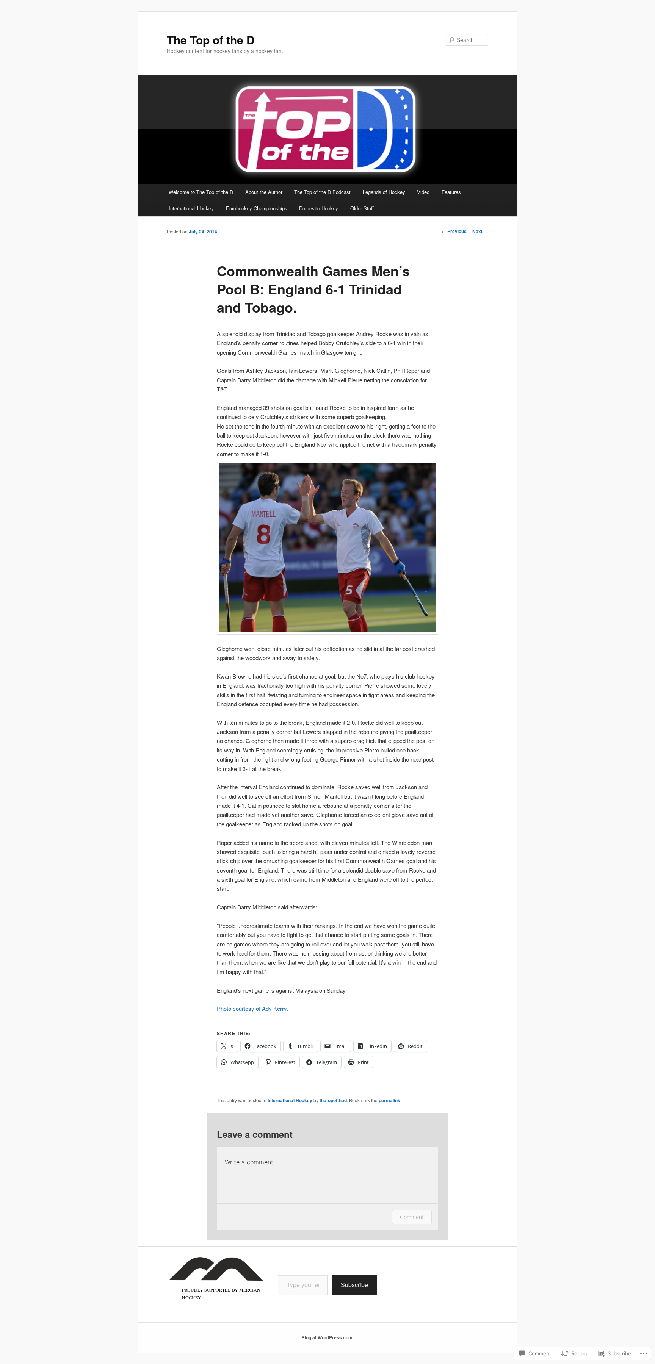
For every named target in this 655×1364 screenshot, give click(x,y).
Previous (454, 231)
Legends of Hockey (384, 192)
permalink (389, 1100)
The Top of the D (211, 39)
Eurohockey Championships (256, 208)
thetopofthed (333, 1100)
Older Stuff (362, 208)
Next (480, 231)
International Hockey (191, 208)
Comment (412, 1217)
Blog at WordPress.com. (327, 1337)
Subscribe (354, 1284)
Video (423, 192)
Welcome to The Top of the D (201, 192)
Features (451, 192)
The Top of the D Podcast (322, 192)
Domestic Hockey (318, 208)
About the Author (263, 192)
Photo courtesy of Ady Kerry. (252, 1008)
